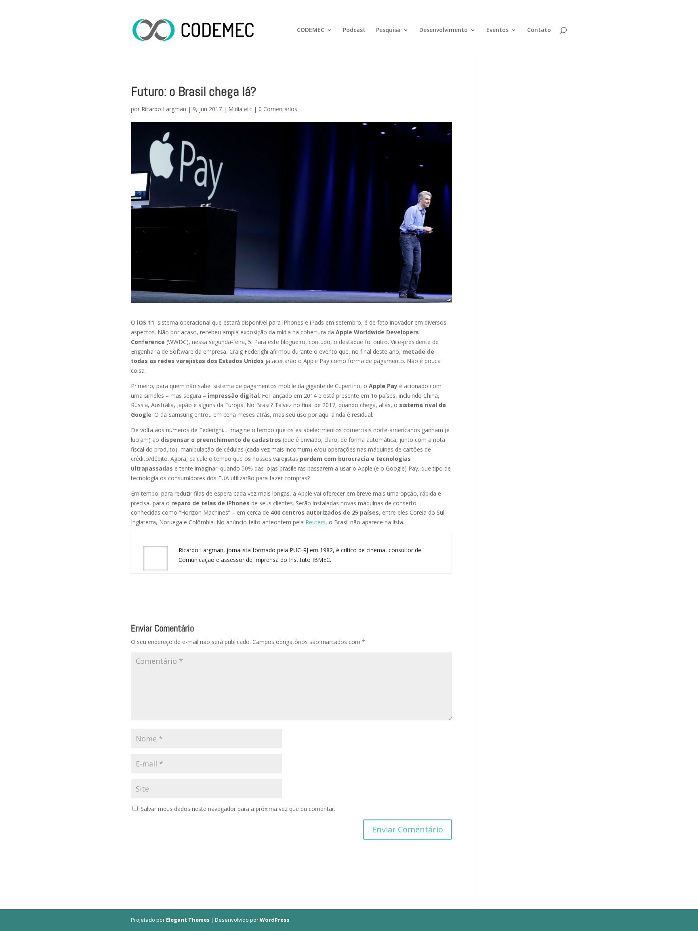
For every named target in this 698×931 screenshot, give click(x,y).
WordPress (274, 919)
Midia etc (240, 109)
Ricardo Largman (163, 109)
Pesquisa (388, 30)
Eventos (497, 30)
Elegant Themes (188, 919)
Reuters (315, 522)
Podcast (354, 30)
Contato (539, 30)
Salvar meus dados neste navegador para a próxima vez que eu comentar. (238, 809)
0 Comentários (278, 109)
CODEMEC (310, 30)
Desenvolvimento (443, 30)
